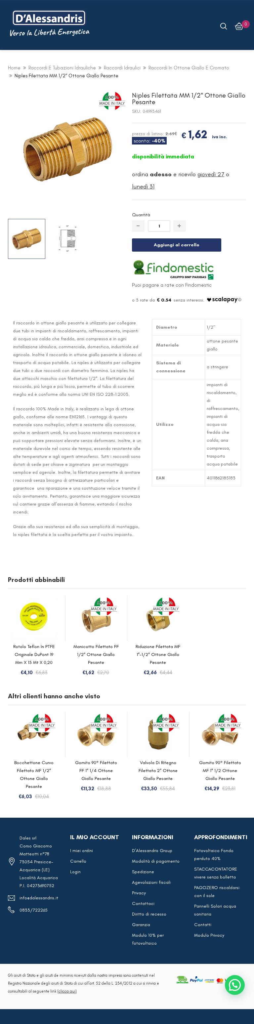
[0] (239, 26)
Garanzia (141, 924)
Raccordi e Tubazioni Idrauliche (62, 68)
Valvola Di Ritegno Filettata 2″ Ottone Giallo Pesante (158, 770)
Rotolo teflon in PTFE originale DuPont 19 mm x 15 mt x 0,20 (34, 654)
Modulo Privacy (209, 935)
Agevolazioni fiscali (151, 882)
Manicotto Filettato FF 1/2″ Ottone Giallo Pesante (96, 654)
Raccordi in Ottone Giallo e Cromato (188, 68)
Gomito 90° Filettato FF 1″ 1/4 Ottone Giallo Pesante (96, 770)
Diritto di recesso (149, 914)
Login (75, 872)
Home (14, 68)
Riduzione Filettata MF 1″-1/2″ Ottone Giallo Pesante (158, 654)
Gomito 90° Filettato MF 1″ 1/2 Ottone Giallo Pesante (220, 770)
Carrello (78, 861)
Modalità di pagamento (156, 861)
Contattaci (143, 903)
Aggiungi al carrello (176, 245)
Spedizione (143, 872)
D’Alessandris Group (152, 850)
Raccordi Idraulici (122, 68)
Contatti (202, 924)
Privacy (139, 893)
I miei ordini (81, 850)
